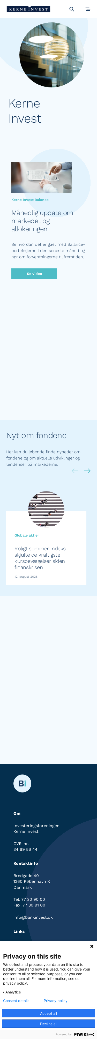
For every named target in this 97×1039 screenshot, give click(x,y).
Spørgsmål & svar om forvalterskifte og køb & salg (48, 738)
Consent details (16, 1001)
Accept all (48, 1013)
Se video (34, 274)
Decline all (48, 1024)
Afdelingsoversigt (34, 409)
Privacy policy (56, 1001)
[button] (87, 472)
